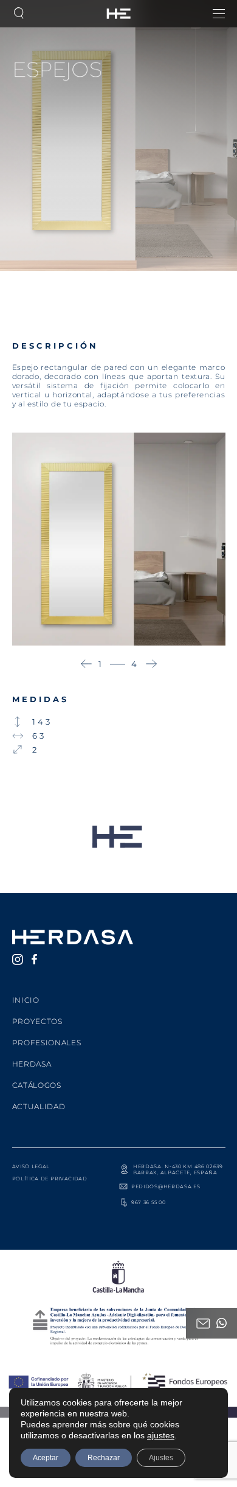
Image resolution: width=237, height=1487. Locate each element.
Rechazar (104, 1458)
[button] (86, 664)
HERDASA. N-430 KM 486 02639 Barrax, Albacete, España (178, 1169)
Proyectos (37, 1021)
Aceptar (45, 1458)
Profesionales (46, 1042)
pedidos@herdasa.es (166, 1186)
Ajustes (161, 1458)
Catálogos (36, 1085)
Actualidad (39, 1106)
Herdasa (32, 1063)
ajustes (160, 1435)
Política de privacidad (50, 1178)
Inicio (26, 1000)
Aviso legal (31, 1166)
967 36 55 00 (148, 1202)
